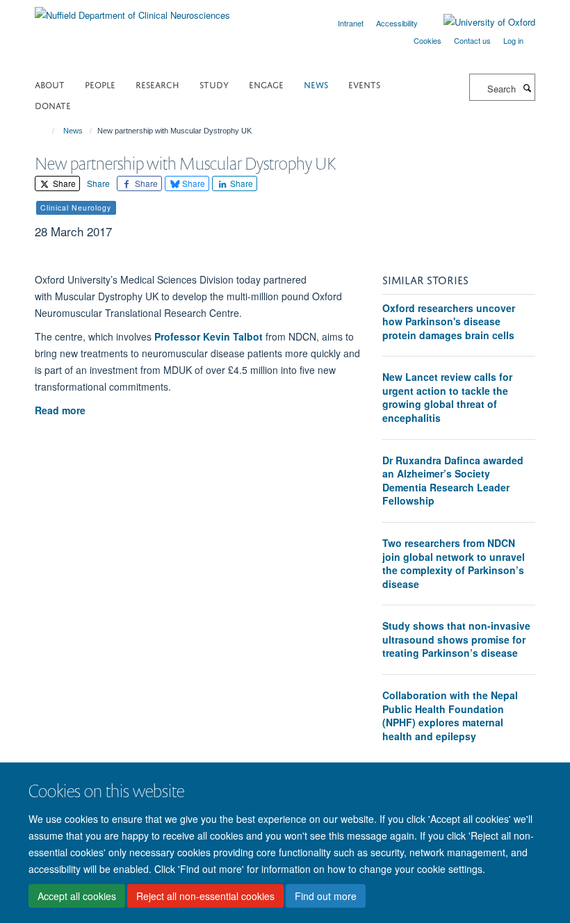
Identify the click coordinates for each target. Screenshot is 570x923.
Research (157, 83)
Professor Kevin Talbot (208, 336)
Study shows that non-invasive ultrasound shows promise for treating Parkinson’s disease (456, 639)
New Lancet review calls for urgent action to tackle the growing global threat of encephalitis (447, 397)
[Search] (527, 87)
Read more (61, 410)
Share (63, 183)
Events (364, 83)
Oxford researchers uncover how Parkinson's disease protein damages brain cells (448, 321)
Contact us (472, 40)
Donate (53, 104)
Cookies (427, 40)
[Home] (47, 130)
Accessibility (397, 22)
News (316, 83)
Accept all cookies (77, 896)
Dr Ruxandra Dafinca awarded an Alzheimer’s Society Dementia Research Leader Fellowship (452, 480)
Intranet (351, 22)
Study (214, 83)
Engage (266, 83)
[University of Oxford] (479, 22)
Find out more (326, 896)
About (50, 83)
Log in (513, 40)
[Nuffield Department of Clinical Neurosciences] (132, 10)
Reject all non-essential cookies (205, 896)
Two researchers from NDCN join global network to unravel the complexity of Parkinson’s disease (453, 563)
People (100, 83)
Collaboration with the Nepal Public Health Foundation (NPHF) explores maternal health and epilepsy (450, 715)
